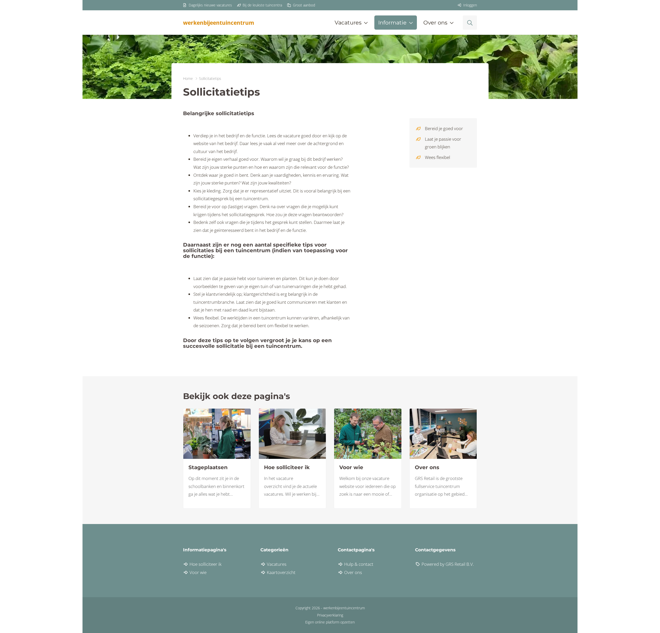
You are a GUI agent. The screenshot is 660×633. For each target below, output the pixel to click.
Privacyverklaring (330, 615)
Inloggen (469, 5)
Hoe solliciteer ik (287, 467)
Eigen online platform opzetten (330, 622)
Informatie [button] (392, 22)
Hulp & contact (358, 564)
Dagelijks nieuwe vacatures (210, 5)
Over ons (427, 467)
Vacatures (276, 564)
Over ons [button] (435, 22)
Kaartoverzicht (280, 572)
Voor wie (351, 467)
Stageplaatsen (208, 467)
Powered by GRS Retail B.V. (447, 564)
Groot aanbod (303, 5)
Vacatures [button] (348, 22)
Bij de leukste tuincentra (262, 5)
